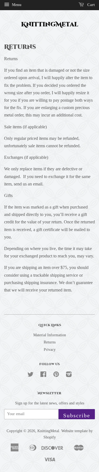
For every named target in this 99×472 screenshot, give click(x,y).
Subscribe (76, 415)
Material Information (49, 335)
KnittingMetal (49, 24)
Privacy (50, 350)
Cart (90, 5)
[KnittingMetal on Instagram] (69, 375)
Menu (16, 5)
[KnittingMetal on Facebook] (43, 375)
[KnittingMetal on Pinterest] (56, 375)
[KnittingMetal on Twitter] (31, 375)
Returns (50, 342)
